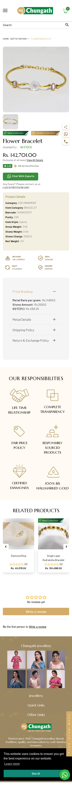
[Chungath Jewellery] (36, 10)
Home (6, 38)
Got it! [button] (36, 773)
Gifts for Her (19, 38)
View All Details (35, 160)
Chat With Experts (23, 176)
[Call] (65, 141)
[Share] (65, 126)
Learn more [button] (12, 763)
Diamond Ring (18, 555)
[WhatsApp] (65, 134)
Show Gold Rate (69, 734)
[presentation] (6, 547)
